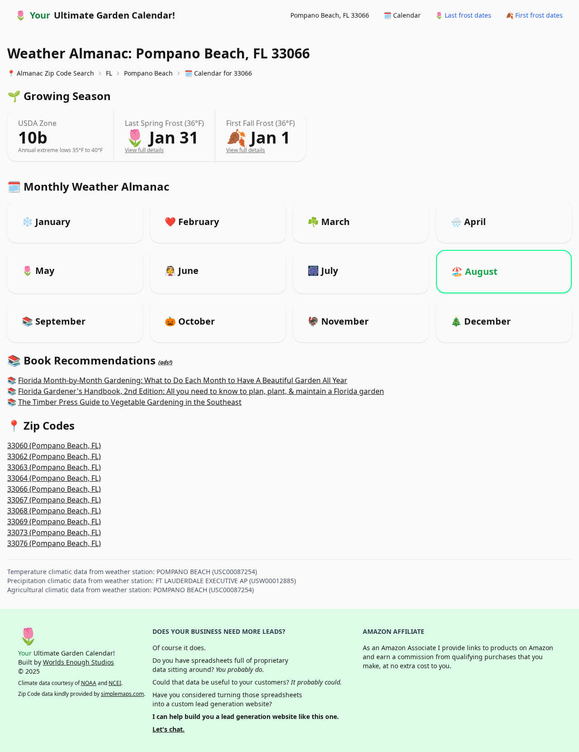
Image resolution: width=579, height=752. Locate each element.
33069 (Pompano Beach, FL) (54, 522)
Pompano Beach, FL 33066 (329, 15)
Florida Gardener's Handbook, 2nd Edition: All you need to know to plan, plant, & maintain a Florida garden (201, 391)
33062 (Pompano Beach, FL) (54, 456)
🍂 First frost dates (534, 15)
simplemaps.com (122, 694)
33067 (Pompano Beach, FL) (54, 500)
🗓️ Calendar (402, 15)
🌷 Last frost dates (463, 15)
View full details (144, 150)
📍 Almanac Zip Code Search (50, 73)
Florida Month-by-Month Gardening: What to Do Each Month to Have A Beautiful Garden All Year (182, 380)
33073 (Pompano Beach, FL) (54, 532)
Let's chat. (168, 729)
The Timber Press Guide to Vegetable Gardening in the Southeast (130, 402)
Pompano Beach (148, 73)
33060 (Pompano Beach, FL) (54, 445)
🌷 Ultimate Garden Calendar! (95, 15)
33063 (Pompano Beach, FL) (54, 467)
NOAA (88, 683)
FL (109, 73)
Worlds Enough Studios (78, 662)
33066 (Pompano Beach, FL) (54, 489)
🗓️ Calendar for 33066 (218, 73)
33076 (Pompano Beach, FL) (54, 543)
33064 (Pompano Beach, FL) (54, 478)
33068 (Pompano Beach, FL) (54, 511)
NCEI (115, 683)
